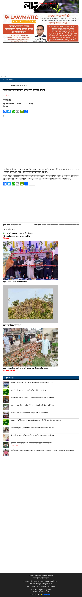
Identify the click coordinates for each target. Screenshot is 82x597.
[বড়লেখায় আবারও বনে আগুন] (41, 304)
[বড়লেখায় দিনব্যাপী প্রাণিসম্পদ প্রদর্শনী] (41, 260)
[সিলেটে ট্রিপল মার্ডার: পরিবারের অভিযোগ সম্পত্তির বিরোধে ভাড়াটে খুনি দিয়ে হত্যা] (6, 437)
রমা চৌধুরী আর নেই (16, 225)
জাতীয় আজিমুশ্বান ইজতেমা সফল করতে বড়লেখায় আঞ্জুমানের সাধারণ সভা (32, 428)
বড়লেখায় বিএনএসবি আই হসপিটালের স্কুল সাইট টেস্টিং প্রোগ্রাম (29, 413)
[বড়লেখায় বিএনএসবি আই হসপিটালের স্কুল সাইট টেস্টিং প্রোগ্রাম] (6, 415)
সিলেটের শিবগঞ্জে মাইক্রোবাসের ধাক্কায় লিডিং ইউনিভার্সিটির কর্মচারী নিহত (60, 225)
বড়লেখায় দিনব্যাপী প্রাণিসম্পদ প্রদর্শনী (15, 282)
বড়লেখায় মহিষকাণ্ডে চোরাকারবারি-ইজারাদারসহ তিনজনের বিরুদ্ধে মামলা (32, 382)
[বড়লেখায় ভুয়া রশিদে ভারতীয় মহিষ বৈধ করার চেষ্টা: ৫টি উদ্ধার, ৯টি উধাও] (6, 407)
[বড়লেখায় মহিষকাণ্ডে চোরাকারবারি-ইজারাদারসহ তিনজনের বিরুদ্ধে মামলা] (6, 384)
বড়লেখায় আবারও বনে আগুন (12, 325)
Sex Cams (3, 77)
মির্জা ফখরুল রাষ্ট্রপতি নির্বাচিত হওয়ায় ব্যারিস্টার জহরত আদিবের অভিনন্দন (32, 398)
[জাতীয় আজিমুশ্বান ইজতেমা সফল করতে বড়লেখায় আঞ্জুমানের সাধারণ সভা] (6, 430)
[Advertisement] (41, 60)
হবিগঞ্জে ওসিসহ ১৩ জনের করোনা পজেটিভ (16, 237)
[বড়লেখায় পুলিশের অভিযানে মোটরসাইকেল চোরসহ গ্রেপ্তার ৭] (6, 392)
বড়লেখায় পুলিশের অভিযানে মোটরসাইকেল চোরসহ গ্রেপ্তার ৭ (28, 390)
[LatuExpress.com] (40, 11)
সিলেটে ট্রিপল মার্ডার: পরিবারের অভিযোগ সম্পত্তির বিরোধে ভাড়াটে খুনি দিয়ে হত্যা (34, 435)
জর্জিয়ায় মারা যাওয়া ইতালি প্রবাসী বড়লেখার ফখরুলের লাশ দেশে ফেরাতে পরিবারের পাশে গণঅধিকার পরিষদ (42, 450)
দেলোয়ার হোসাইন (47, 575)
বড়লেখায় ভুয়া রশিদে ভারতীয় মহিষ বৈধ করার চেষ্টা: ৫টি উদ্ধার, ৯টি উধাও (32, 405)
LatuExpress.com (44, 589)
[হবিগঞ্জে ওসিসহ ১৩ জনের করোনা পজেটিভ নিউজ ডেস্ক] (41, 233)
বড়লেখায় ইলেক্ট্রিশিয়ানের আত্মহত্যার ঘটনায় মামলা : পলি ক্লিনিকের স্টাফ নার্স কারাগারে (36, 420)
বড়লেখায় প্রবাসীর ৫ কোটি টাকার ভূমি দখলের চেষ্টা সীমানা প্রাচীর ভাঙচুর (25, 369)
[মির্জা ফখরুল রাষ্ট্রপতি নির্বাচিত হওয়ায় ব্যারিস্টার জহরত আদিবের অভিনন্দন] (6, 399)
